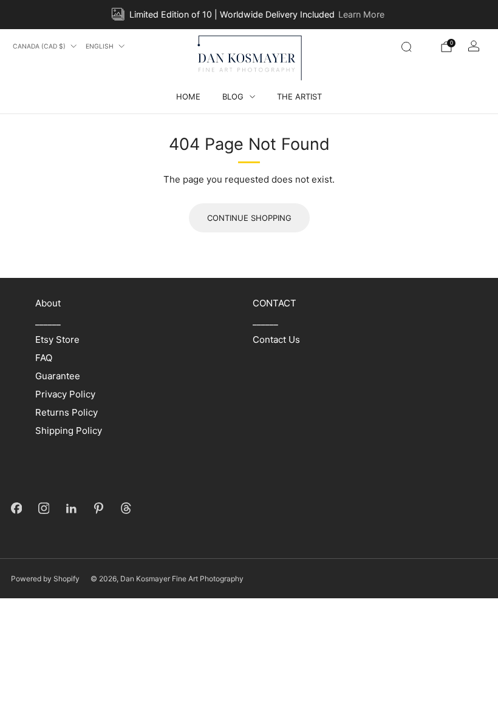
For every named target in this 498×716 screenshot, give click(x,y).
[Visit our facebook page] (16, 508)
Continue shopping (249, 218)
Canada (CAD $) (39, 46)
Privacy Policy (65, 394)
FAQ (43, 357)
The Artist (299, 96)
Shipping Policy (68, 430)
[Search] (406, 47)
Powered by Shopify (45, 578)
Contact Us (276, 339)
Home (188, 96)
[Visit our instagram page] (44, 508)
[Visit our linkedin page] (71, 508)
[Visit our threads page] (126, 508)
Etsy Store (57, 339)
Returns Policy (66, 412)
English (100, 46)
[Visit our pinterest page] (98, 508)
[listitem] (248, 14)
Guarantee (57, 376)
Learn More (361, 14)
